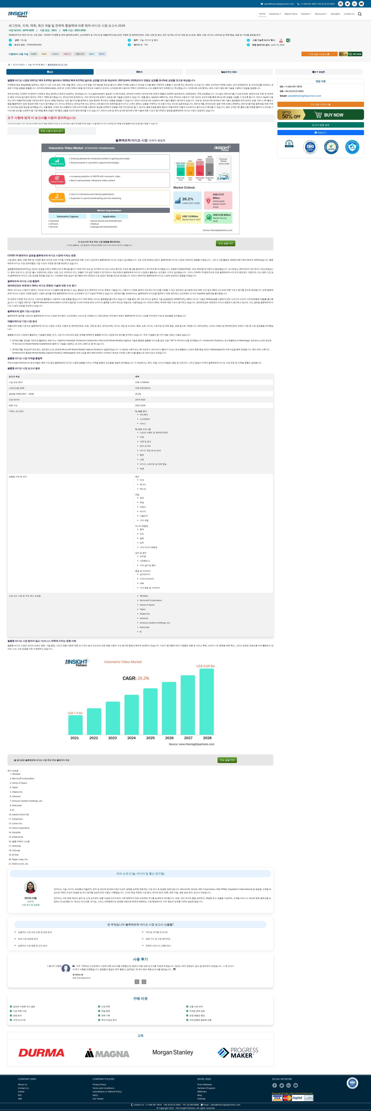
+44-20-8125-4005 (325, 3)
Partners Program (206, 1088)
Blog (199, 1095)
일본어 (91, 54)
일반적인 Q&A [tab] (230, 71)
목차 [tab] (141, 71)
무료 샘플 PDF (225, 243)
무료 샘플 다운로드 (318, 54)
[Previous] (125, 981)
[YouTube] (361, 3)
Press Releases (204, 1084)
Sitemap (201, 1098)
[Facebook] (340, 3)
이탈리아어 (80, 54)
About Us (22, 1084)
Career (21, 1091)
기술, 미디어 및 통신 (36, 64)
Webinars (202, 1091)
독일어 (44, 54)
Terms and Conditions (103, 1088)
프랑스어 (67, 54)
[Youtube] (296, 1087)
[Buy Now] (350, 54)
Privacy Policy (99, 1084)
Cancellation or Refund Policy (107, 1091)
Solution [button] (305, 13)
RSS (20, 1095)
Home (262, 13)
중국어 (101, 54)
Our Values (98, 1098)
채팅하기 (322, 132)
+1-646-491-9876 (308, 3)
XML (20, 1098)
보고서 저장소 (19, 64)
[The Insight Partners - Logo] (19, 14)
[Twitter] (347, 3)
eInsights (335, 13)
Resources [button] (320, 13)
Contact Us (349, 13)
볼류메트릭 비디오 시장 (57, 64)
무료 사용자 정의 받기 (52, 131)
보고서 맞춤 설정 (320, 124)
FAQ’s (95, 1095)
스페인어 (55, 54)
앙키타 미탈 (30, 897)
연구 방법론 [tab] (319, 71)
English (34, 54)
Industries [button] (274, 13)
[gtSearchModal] (360, 14)
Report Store (291, 13)
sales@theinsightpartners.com (278, 3)
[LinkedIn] (354, 3)
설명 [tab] (51, 71)
